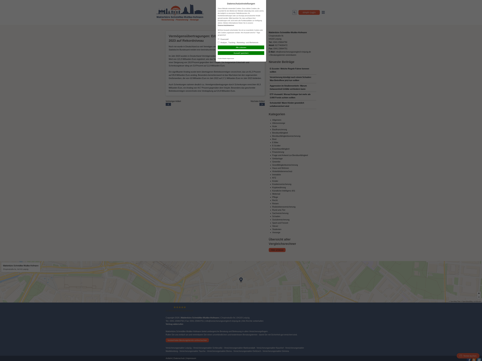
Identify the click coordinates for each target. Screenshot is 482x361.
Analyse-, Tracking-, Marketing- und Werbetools (239, 42)
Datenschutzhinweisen (226, 25)
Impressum (230, 58)
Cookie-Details (222, 58)
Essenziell (224, 39)
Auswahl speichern (241, 53)
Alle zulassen (241, 47)
